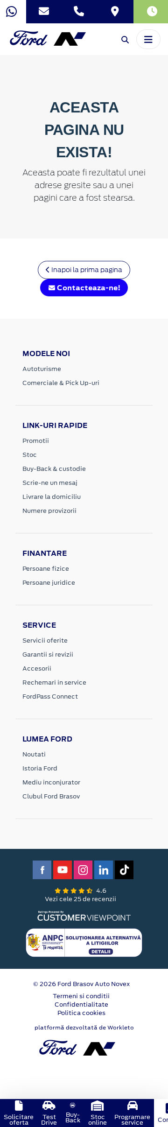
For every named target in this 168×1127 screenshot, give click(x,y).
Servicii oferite (45, 640)
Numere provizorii (49, 510)
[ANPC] (84, 941)
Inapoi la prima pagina (86, 269)
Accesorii (36, 668)
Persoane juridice (48, 582)
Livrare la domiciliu (51, 496)
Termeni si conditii (81, 996)
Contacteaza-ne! (88, 288)
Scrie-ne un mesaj (49, 482)
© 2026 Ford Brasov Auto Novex (81, 984)
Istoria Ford (39, 768)
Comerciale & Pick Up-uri (60, 382)
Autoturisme (41, 368)
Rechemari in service (54, 682)
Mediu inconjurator (51, 782)
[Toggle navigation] (148, 39)
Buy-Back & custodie (54, 468)
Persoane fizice (45, 568)
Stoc (29, 454)
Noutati (34, 754)
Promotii (35, 440)
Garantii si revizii (47, 654)
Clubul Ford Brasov (51, 796)
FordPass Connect (50, 696)
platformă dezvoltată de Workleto (84, 1027)
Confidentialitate (81, 1004)
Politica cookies (81, 1012)
